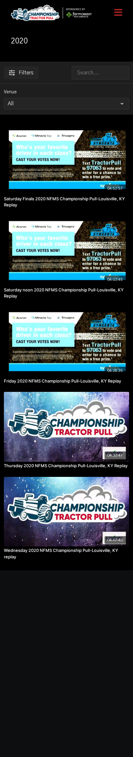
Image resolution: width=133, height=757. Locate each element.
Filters (26, 72)
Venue (10, 92)
